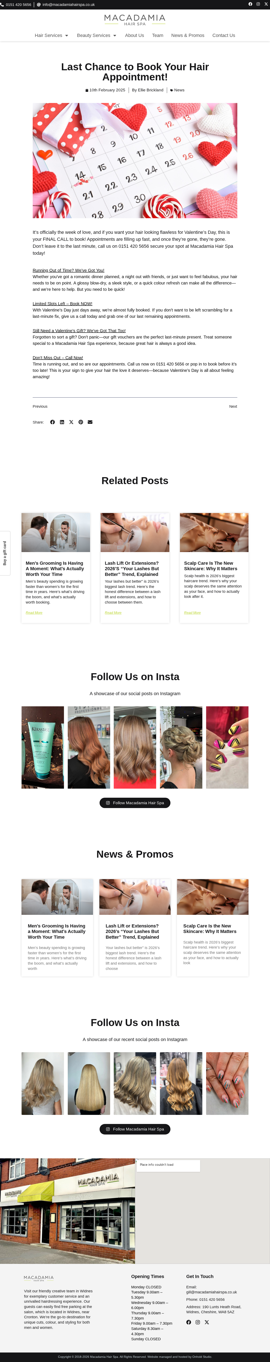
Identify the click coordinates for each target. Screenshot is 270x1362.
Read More (34, 613)
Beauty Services (93, 35)
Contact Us (223, 35)
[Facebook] (188, 1322)
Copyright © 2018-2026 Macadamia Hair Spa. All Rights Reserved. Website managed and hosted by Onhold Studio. (135, 1356)
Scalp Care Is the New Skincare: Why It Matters (210, 566)
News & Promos (187, 35)
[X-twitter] (206, 1322)
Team (157, 35)
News (179, 90)
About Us (134, 35)
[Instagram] (197, 1322)
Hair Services (48, 35)
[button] (52, 422)
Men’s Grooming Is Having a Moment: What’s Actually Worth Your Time (55, 569)
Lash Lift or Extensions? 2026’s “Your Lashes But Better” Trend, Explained (132, 569)
